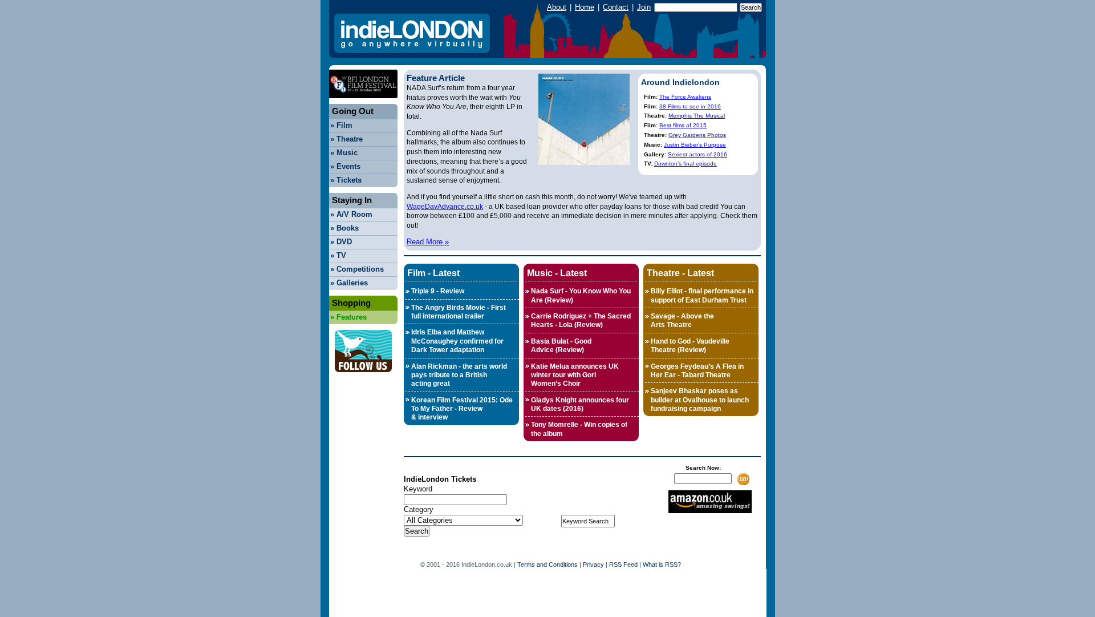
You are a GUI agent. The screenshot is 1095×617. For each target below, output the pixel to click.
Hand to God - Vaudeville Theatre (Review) (690, 345)
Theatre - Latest (680, 273)
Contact (615, 7)
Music (344, 152)
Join (644, 7)
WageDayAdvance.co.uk (445, 206)
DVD (341, 241)
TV (338, 255)
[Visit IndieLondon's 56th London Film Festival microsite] (363, 101)
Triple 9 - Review (437, 291)
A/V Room (351, 214)
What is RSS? (662, 564)
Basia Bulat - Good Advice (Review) (561, 345)
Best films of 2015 (683, 125)
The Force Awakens (685, 97)
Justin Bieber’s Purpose (695, 145)
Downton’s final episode (685, 163)
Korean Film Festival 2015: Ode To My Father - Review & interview (462, 409)
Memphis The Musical (696, 115)
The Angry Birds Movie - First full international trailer (458, 312)
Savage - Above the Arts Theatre (682, 320)
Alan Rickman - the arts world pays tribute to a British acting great (459, 375)
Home (584, 7)
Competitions (357, 269)
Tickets (346, 180)
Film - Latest (433, 273)
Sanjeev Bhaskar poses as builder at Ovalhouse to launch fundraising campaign (700, 400)
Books (344, 228)
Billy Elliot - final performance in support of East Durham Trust (702, 295)
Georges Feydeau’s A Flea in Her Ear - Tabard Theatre (697, 370)
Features (348, 317)
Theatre (346, 139)
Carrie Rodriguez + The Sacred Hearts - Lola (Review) (581, 320)
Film (341, 125)
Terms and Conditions (547, 564)
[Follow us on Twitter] (363, 375)
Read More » (428, 241)
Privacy (593, 564)
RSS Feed (623, 564)
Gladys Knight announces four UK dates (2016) (580, 404)
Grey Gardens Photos (697, 135)
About (556, 7)
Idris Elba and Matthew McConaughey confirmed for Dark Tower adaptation (457, 341)
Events (345, 166)
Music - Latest (557, 273)
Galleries (349, 283)
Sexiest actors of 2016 (697, 154)
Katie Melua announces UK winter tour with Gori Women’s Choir (575, 375)
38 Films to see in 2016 (690, 106)
